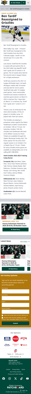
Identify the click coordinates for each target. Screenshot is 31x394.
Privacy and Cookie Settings (15, 374)
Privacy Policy (16, 369)
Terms (23, 369)
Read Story (16, 229)
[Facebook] (3, 378)
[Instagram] (9, 378)
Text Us (24, 391)
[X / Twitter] (15, 378)
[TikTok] (21, 378)
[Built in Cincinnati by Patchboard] (15, 386)
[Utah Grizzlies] (4, 2)
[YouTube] (27, 378)
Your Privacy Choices (15, 372)
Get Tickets (16, 3)
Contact (8, 369)
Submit (15, 323)
